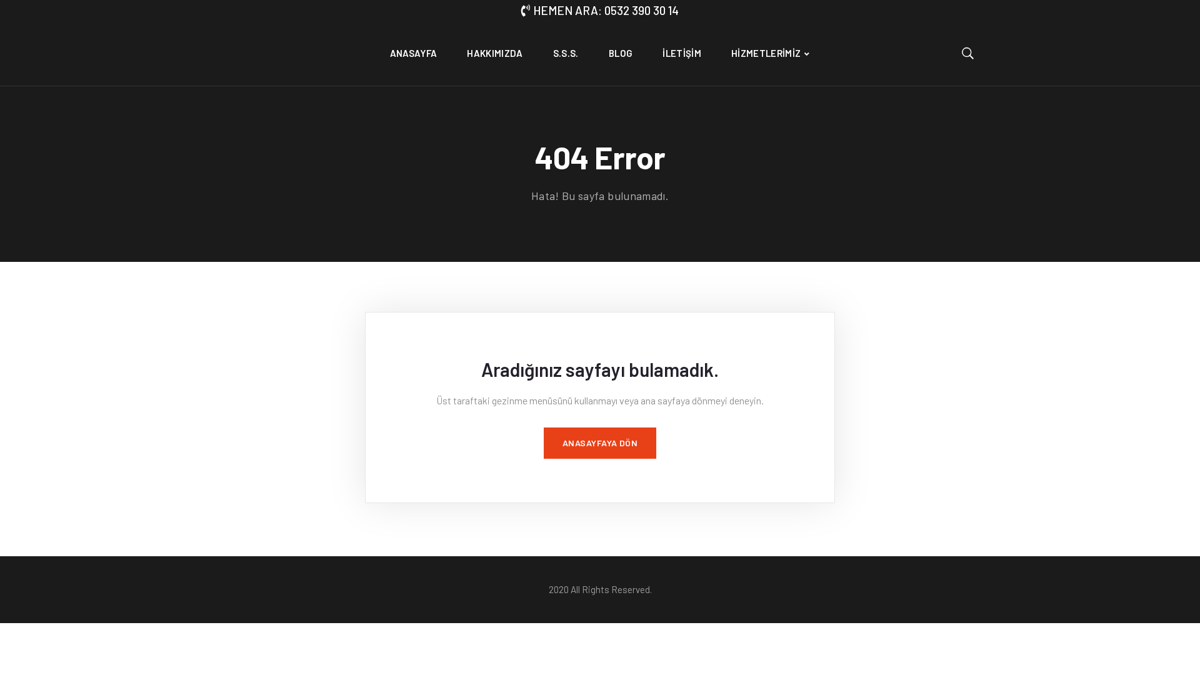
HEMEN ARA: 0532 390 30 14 (606, 10)
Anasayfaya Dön (600, 443)
